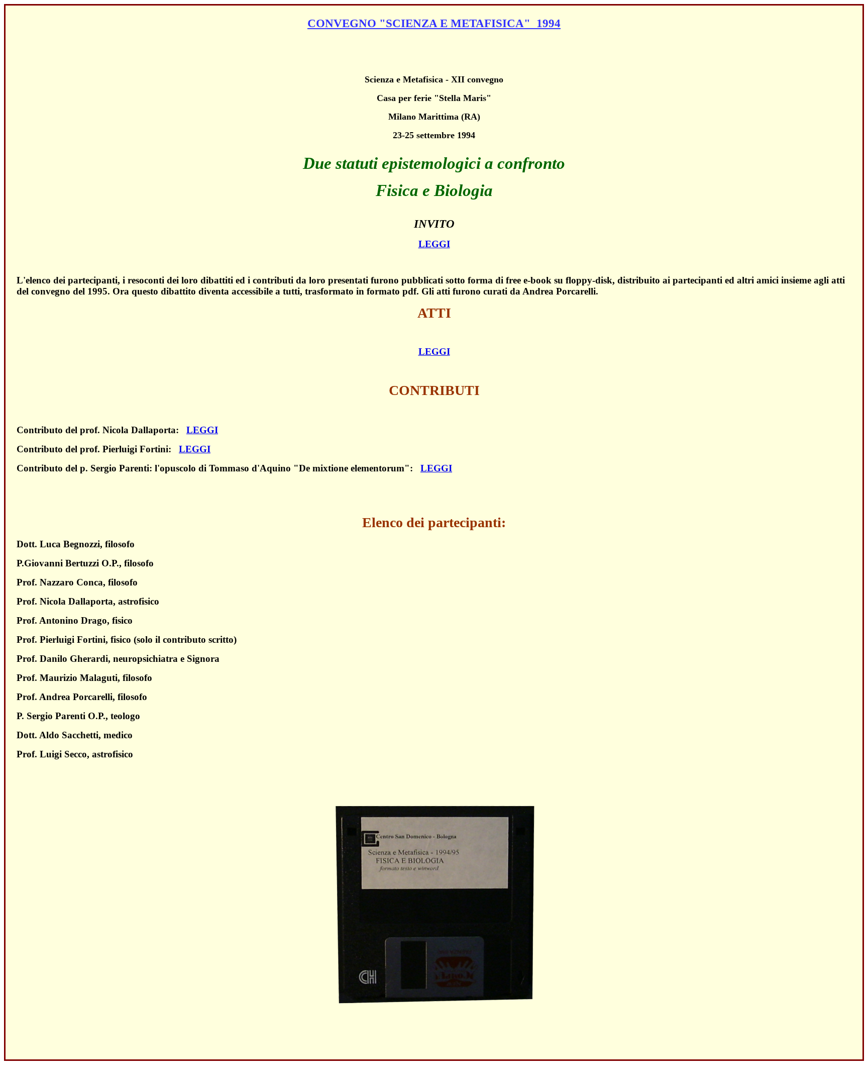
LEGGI (434, 244)
